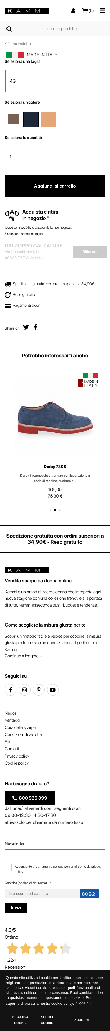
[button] (50, 510)
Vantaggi (13, 720)
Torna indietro (19, 43)
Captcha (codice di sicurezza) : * (28, 883)
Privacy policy (17, 756)
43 (13, 81)
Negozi (11, 713)
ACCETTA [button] (81, 1020)
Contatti (12, 748)
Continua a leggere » (23, 656)
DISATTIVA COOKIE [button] (20, 1020)
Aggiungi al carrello (55, 186)
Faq (8, 741)
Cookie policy (17, 763)
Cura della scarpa (20, 727)
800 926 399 (32, 798)
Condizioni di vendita (23, 734)
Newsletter (15, 843)
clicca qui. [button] (84, 1003)
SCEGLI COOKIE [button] (47, 1020)
